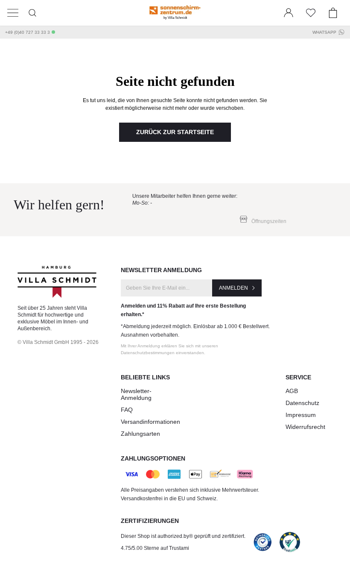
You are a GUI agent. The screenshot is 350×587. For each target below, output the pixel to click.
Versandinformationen (150, 421)
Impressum (301, 414)
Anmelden (233, 288)
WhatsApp (324, 32)
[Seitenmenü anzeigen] (13, 13)
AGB (292, 390)
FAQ (127, 409)
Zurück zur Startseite (175, 132)
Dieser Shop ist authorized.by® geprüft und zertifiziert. (183, 536)
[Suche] (32, 13)
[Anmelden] (288, 13)
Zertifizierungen (150, 520)
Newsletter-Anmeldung (136, 394)
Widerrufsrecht (305, 426)
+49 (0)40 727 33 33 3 (27, 32)
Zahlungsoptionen (153, 458)
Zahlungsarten (140, 433)
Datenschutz (302, 402)
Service (298, 377)
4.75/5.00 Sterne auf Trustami (155, 548)
